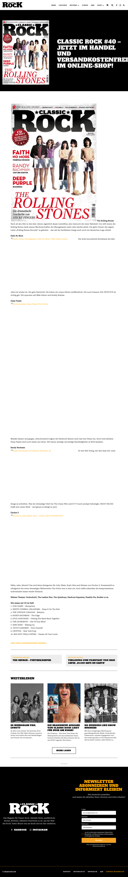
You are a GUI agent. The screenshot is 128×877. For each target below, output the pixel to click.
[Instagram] (120, 5)
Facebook (20, 830)
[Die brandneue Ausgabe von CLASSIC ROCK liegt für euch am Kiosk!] (64, 703)
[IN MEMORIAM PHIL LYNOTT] (27, 703)
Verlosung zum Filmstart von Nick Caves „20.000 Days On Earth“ (91, 661)
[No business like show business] (100, 703)
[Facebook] (116, 5)
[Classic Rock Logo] (12, 4)
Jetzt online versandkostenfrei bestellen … (29, 643)
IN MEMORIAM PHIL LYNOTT (23, 726)
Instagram (40, 830)
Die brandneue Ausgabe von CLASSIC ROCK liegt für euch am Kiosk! (64, 728)
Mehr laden (63, 750)
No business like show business (100, 726)
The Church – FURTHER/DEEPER (32, 660)
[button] (112, 5)
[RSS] (124, 5)
